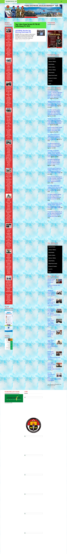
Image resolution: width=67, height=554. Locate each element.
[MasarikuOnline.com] (11, 1)
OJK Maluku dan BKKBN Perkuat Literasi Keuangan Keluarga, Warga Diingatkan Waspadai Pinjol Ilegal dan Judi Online (55, 153)
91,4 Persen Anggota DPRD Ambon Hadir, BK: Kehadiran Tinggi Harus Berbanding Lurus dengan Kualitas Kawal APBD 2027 (55, 121)
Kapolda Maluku (51, 58)
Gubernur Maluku (52, 69)
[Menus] (61, 1)
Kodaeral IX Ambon (52, 78)
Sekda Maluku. (51, 72)
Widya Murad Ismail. (52, 75)
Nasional (21, 39)
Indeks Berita (51, 386)
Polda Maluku (51, 64)
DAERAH (16, 39)
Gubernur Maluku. (52, 61)
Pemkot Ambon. (51, 67)
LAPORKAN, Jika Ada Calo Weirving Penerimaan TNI (23, 31)
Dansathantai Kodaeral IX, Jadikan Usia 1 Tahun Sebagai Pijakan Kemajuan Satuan (54, 145)
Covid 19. (50, 81)
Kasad (49, 83)
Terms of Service (51, 387)
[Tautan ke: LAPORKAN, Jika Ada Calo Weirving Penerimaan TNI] (41, 32)
